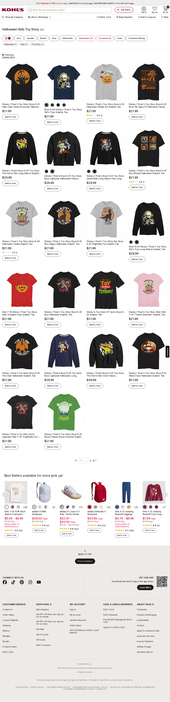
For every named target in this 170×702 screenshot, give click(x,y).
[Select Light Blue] (34, 507)
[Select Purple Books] (150, 507)
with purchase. (52, 3)
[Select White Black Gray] (68, 507)
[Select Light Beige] (40, 507)
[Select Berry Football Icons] (145, 507)
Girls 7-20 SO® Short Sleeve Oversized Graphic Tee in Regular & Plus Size (16, 512)
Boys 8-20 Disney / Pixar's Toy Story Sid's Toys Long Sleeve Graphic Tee (148, 248)
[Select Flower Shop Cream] (7, 507)
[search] (30, 9)
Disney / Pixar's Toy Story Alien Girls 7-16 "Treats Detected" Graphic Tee (147, 313)
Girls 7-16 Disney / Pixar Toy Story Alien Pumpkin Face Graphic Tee (19, 313)
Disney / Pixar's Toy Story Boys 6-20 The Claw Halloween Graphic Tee (21, 374)
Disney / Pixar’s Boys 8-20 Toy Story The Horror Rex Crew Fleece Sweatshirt (105, 374)
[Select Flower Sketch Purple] (18, 507)
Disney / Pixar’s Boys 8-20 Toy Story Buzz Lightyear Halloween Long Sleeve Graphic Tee (63, 374)
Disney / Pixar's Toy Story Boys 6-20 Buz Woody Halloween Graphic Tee (148, 172)
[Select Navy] (46, 105)
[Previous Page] (76, 460)
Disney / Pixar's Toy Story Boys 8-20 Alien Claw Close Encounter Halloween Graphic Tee (21, 105)
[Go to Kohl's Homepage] (13, 9)
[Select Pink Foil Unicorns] (123, 507)
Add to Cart (10, 117)
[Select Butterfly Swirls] (12, 507)
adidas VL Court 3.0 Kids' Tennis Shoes (70, 512)
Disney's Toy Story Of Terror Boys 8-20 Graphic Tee (105, 313)
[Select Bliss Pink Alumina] (62, 507)
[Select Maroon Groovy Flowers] (156, 507)
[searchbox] (69, 10)
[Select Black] (58, 105)
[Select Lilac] (46, 507)
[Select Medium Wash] (117, 507)
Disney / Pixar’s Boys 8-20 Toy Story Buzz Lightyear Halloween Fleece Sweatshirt (63, 177)
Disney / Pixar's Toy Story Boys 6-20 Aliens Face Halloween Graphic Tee (148, 374)
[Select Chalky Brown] (95, 507)
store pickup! (81, 3)
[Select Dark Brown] (64, 105)
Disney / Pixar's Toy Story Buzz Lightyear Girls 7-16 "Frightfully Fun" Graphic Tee (20, 435)
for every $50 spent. (114, 3)
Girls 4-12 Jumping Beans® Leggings (124, 512)
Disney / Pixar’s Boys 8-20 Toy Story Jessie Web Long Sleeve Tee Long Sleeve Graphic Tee (105, 177)
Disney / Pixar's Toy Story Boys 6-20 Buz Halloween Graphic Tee (63, 313)
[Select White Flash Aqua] (73, 507)
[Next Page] (90, 460)
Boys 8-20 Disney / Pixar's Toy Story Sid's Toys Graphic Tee (63, 110)
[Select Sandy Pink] (101, 507)
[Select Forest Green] (52, 105)
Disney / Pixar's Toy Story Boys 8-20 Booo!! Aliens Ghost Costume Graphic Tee (63, 435)
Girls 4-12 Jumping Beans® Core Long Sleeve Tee (152, 512)
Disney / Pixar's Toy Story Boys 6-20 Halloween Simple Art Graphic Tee (105, 105)
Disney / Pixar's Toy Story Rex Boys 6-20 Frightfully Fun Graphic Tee (105, 242)
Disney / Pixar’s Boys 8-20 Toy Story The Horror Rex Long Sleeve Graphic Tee (21, 172)
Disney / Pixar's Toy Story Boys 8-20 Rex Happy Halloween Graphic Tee (63, 242)
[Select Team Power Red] (89, 507)
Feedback (167, 352)
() (102, 115)
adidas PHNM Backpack (39, 512)
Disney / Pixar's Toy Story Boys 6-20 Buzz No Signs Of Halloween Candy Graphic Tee (148, 105)
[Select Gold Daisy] (129, 507)
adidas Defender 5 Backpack (96, 512)
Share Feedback (85, 561)
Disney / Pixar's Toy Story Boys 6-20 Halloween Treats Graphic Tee (21, 242)
